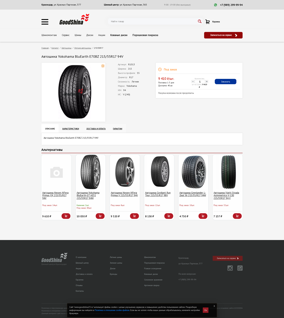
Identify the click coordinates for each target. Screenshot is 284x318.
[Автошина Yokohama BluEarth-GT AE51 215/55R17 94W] (90, 172)
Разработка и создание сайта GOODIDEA (226, 308)
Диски (89, 35)
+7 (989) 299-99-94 (231, 5)
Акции (101, 35)
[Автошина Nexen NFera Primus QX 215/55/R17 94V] (56, 172)
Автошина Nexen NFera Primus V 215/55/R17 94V (124, 194)
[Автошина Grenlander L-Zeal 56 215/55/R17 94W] (193, 172)
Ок (205, 310)
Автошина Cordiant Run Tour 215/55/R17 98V (158, 194)
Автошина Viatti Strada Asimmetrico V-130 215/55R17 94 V (226, 195)
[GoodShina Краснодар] (74, 18)
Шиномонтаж (49, 35)
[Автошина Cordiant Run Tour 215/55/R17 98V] (159, 172)
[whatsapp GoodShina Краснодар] (238, 269)
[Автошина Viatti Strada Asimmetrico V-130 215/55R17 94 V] (227, 172)
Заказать (225, 81)
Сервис (66, 35)
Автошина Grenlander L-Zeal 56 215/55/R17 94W (192, 194)
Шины (78, 35)
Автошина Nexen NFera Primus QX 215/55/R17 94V (55, 195)
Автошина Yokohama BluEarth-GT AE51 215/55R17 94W (88, 195)
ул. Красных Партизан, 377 (67, 4)
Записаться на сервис (221, 34)
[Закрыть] (214, 306)
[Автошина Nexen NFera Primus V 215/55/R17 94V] (125, 172)
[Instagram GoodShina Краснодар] (228, 269)
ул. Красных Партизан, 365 (133, 4)
